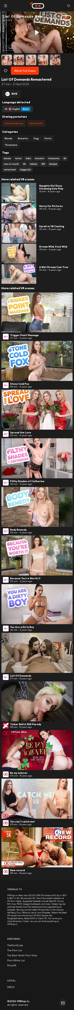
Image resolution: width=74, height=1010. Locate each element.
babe (28, 158)
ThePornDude (15, 945)
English (20, 109)
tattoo (18, 158)
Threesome (11, 145)
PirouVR (11, 965)
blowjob (53, 164)
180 (43, 164)
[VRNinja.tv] (63, 17)
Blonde (8, 138)
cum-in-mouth (11, 164)
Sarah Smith (36, 123)
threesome (53, 158)
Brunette (23, 138)
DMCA (11, 986)
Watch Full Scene (25, 70)
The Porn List (14, 950)
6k (65, 158)
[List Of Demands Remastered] (37, 32)
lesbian (33, 164)
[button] (68, 6)
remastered (10, 169)
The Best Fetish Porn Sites (22, 955)
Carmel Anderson (14, 123)
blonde (7, 158)
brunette (39, 158)
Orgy (36, 138)
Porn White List (16, 960)
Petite (48, 138)
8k (24, 164)
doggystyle (25, 169)
